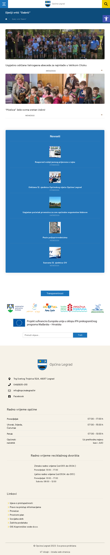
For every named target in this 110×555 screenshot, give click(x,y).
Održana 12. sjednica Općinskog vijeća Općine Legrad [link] (55, 187)
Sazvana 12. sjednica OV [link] (55, 263)
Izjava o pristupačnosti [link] (21, 503)
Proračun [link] (14, 511)
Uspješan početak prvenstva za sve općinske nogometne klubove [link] (55, 212)
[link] (106, 18)
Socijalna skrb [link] (16, 518)
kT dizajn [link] (44, 552)
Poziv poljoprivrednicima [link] (55, 237)
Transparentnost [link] (55, 293)
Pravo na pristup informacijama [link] (25, 507)
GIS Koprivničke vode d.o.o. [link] (24, 526)
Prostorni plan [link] (17, 514)
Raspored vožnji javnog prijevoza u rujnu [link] (55, 162)
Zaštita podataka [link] (19, 522)
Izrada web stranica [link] (60, 552)
